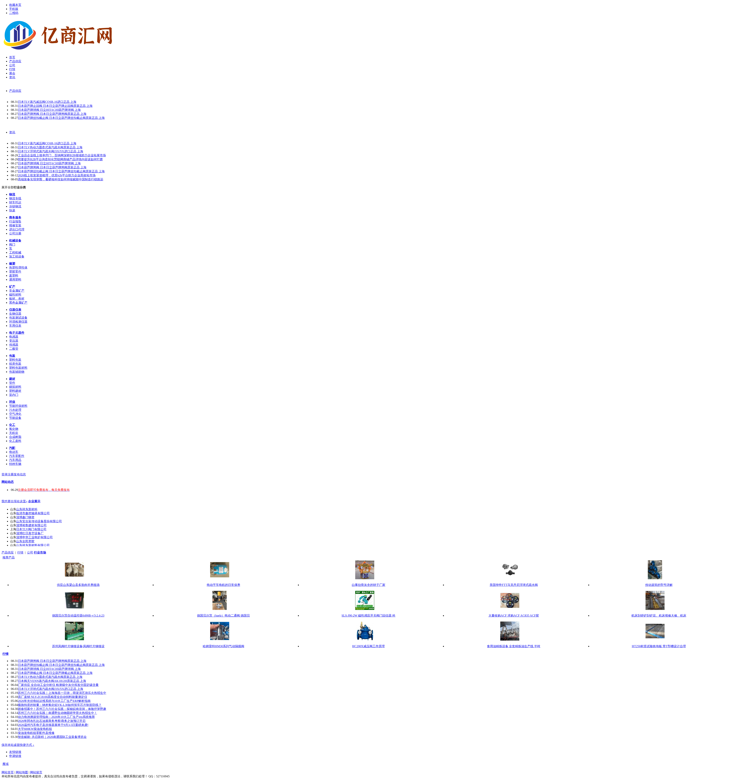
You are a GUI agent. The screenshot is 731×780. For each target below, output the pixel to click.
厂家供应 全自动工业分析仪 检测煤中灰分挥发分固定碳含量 (58, 684)
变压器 (13, 340)
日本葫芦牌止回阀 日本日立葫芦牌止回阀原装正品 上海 (55, 105)
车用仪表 (15, 325)
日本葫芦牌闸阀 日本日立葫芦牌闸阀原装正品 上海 (52, 113)
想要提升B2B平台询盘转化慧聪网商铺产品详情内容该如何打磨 (60, 159)
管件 (12, 382)
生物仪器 (15, 313)
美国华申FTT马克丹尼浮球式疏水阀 (514, 584)
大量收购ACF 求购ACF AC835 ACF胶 (513, 615)
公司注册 (15, 233)
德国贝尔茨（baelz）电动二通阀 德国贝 (223, 615)
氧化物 (13, 428)
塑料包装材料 (18, 367)
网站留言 (36, 772)
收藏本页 (15, 4)
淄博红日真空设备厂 (30, 533)
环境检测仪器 (18, 321)
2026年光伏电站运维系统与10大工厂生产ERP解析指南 (54, 700)
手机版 (13, 8)
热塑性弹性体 (18, 267)
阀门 (12, 244)
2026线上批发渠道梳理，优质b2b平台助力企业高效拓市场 (57, 175)
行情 (20, 552)
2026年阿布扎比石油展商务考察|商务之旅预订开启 (51, 720)
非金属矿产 (16, 290)
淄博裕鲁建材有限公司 (31, 525)
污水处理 (15, 409)
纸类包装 (15, 363)
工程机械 (15, 252)
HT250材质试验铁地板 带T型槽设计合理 (659, 646)
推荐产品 (8, 557)
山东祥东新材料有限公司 (33, 545)
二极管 (13, 348)
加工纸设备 (16, 256)
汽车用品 (15, 460)
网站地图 (22, 772)
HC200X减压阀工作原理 (368, 646)
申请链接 (15, 756)
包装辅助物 (16, 371)
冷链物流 (15, 206)
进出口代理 (16, 229)
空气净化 (15, 413)
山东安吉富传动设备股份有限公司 (39, 521)
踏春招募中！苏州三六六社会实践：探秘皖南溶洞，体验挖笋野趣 (62, 708)
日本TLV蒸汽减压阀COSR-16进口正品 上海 (47, 101)
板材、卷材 (16, 298)
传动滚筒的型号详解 (659, 584)
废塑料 (13, 275)
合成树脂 (15, 436)
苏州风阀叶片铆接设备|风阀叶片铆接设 (78, 646)
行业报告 (15, 221)
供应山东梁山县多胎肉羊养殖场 (78, 584)
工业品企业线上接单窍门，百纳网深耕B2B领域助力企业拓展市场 (62, 155)
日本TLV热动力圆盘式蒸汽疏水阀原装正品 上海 (50, 147)
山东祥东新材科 (27, 509)
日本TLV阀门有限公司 (31, 529)
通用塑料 (15, 279)
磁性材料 (15, 294)
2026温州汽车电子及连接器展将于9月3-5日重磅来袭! (53, 724)
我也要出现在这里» (14, 501)
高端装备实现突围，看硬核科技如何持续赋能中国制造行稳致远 (60, 179)
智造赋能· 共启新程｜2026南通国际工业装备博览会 (52, 736)
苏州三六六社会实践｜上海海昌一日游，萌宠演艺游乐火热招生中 (62, 692)
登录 (5, 474)
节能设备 (15, 417)
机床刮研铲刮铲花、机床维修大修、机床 (658, 615)
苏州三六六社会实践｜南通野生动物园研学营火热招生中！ (57, 712)
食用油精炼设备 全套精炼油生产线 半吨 (513, 646)
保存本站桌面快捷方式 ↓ (18, 744)
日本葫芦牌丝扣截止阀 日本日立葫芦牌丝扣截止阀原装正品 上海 (61, 117)
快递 (12, 210)
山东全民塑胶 (25, 541)
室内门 (13, 394)
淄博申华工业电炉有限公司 (34, 537)
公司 (30, 552)
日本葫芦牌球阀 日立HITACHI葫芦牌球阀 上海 (49, 109)
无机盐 (13, 432)
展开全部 (8, 187)
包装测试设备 (18, 317)
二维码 (13, 12)
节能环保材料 (18, 405)
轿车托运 (15, 202)
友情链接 (15, 752)
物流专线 (15, 198)
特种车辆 (15, 464)
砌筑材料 (15, 386)
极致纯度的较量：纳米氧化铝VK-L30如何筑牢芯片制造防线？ (59, 704)
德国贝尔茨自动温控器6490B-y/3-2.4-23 (78, 615)
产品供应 (15, 90)
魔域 (5, 764)
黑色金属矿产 (18, 302)
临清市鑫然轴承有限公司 (33, 513)
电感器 (13, 336)
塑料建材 (15, 390)
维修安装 (15, 225)
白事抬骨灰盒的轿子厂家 (368, 584)
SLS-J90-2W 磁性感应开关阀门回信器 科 (368, 615)
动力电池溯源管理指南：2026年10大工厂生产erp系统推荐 (56, 716)
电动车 (13, 452)
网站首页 (8, 772)
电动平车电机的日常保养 (223, 584)
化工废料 (15, 440)
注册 (11, 474)
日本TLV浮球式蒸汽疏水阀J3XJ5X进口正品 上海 (50, 151)
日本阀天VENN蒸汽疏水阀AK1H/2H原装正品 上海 (52, 680)
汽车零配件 (16, 456)
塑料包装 (15, 359)
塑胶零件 (15, 271)
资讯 (12, 132)
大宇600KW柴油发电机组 (35, 728)
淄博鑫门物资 (25, 517)
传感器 (13, 344)
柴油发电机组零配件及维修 (36, 732)
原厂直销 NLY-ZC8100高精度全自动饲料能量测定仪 (52, 696)
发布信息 (20, 474)
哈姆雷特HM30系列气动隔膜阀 (223, 646)
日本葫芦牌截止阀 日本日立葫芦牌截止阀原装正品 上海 (55, 672)
